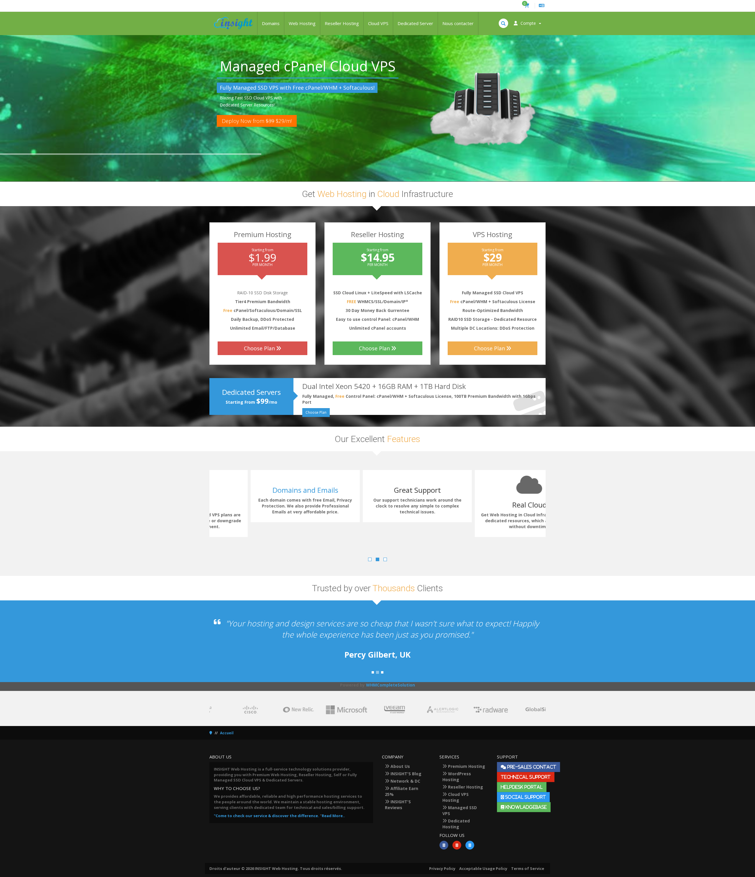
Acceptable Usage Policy (483, 868)
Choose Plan (259, 348)
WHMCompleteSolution (390, 685)
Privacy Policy (442, 868)
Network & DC (404, 781)
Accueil (227, 732)
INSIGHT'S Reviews (398, 804)
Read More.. (333, 815)
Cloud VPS (378, 23)
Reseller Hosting (342, 23)
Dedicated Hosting (456, 824)
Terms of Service (527, 868)
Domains (271, 23)
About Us (399, 766)
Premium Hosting (466, 766)
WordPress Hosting (456, 776)
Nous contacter (458, 23)
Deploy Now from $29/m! (257, 120)
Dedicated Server (415, 23)
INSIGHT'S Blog (405, 773)
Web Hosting (302, 23)
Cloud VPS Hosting (455, 797)
